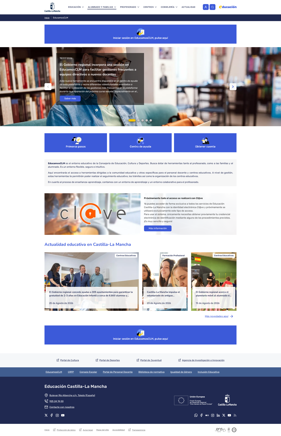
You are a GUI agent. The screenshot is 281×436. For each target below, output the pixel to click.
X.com (46, 415)
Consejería (167, 7)
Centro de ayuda (140, 146)
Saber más (70, 98)
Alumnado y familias (100, 7)
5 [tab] (151, 120)
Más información (158, 228)
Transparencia (138, 430)
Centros (148, 7)
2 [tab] (138, 120)
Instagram (57, 415)
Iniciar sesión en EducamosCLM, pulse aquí (140, 38)
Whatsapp (196, 415)
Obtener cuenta (205, 146)
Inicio (46, 18)
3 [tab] (142, 120)
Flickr (207, 415)
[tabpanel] (140, 86)
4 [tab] (146, 120)
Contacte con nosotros (61, 407)
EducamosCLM (54, 372)
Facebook (51, 415)
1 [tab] (132, 120)
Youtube (62, 415)
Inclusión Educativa (208, 372)
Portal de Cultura (69, 360)
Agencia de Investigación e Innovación (203, 360)
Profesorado (128, 7)
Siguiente (233, 86)
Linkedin (218, 415)
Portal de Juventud (151, 360)
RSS (235, 415)
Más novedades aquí (216, 316)
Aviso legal (88, 430)
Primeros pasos (76, 146)
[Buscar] (212, 7)
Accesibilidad (118, 430)
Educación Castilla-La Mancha (75, 386)
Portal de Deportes (109, 360)
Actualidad (188, 7)
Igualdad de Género (181, 372)
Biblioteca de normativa (151, 372)
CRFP (71, 372)
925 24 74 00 (56, 401)
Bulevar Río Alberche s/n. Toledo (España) (72, 395)
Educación (74, 7)
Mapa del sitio (102, 430)
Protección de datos (66, 430)
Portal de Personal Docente (118, 372)
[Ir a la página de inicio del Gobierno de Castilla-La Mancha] (227, 400)
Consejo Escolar (88, 372)
